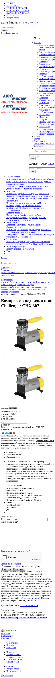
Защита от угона (46, 45)
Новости (50, 143)
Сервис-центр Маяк (30, 598)
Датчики (10, 189)
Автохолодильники (21, 287)
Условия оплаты (13, 654)
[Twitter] (5, 432)
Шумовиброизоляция (16, 246)
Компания (5, 633)
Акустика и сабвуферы (28, 193)
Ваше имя (6, 519)
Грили (25, 196)
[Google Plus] (14, 432)
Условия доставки (14, 657)
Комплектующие (47, 59)
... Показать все (46, 76)
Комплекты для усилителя (27, 203)
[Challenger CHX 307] (29, 356)
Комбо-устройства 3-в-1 (31, 215)
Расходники (44, 114)
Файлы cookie (12, 662)
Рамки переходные (39, 198)
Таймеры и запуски (24, 189)
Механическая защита (16, 184)
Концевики (43, 186)
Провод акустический (25, 205)
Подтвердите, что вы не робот (15, 551)
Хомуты (43, 119)
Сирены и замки (29, 186)
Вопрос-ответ (12, 669)
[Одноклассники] (8, 432)
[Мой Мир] (11, 432)
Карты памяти (45, 81)
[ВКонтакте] (3, 432)
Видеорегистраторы (15, 217)
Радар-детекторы (47, 88)
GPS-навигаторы (47, 90)
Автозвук (43, 62)
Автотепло (44, 102)
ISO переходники (23, 198)
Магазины (11, 647)
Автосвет (43, 98)
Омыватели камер (14, 227)
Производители (13, 671)
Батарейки (38, 189)
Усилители (44, 69)
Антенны (32, 196)
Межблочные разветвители (31, 208)
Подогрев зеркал (27, 232)
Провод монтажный (32, 241)
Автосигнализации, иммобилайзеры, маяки (26, 179)
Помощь (5, 638)
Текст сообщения (9, 522)
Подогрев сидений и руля (28, 229)
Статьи (9, 666)
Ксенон (37, 225)
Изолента (43, 117)
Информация (7, 636)
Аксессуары (44, 95)
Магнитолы (44, 64)
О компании (39, 143)
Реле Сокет (44, 127)
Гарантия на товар (14, 659)
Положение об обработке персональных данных (24, 617)
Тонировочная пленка (16, 234)
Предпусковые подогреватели (20, 249)
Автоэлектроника (14, 213)
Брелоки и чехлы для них (39, 181)
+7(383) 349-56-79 (29, 22)
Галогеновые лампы (24, 225)
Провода (43, 74)
